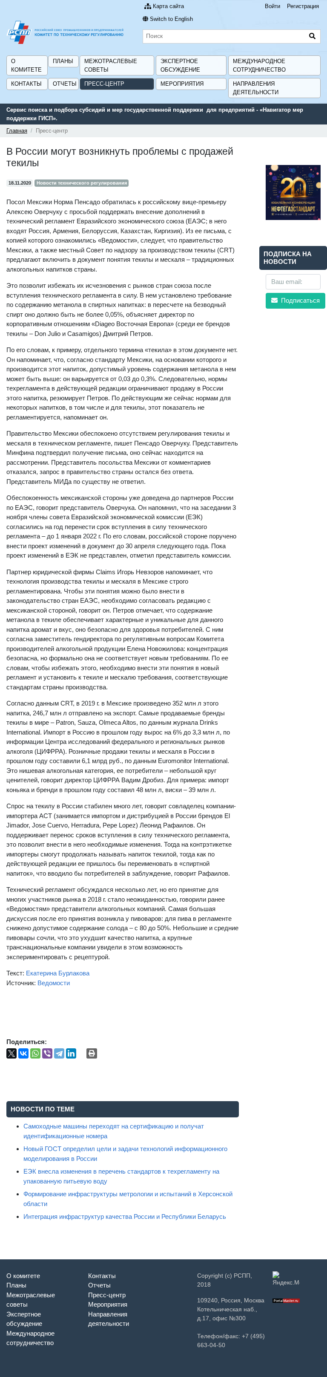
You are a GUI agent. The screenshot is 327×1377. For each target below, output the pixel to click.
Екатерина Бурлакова (57, 973)
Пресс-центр (104, 84)
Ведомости (53, 982)
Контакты (26, 84)
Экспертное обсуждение (180, 65)
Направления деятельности (255, 88)
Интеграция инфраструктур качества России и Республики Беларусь (124, 1216)
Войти (272, 6)
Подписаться (299, 300)
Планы (63, 61)
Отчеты (65, 84)
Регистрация (303, 6)
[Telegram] (59, 1053)
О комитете (26, 65)
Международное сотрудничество (259, 65)
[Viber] (47, 1053)
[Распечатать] (91, 1053)
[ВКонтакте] (23, 1053)
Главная (16, 130)
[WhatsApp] (35, 1053)
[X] (11, 1053)
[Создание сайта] (286, 1300)
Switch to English (171, 19)
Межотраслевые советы (110, 65)
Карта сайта (168, 6)
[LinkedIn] (71, 1053)
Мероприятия (182, 84)
